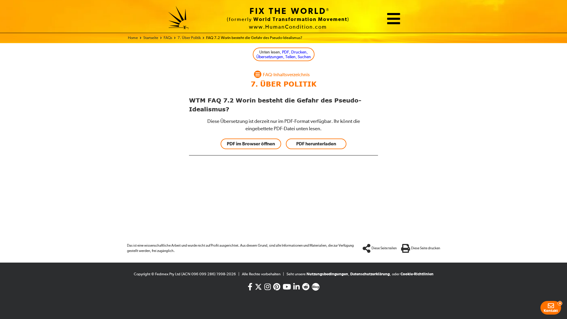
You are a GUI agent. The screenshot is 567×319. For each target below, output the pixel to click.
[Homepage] (178, 18)
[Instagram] (267, 288)
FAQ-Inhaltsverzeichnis (286, 75)
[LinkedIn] (296, 288)
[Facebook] (250, 288)
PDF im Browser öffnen (251, 143)
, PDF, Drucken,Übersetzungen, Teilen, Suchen (283, 54)
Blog (315, 287)
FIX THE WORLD (288, 11)
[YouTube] (287, 288)
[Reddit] (305, 288)
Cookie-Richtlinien (417, 274)
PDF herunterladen (316, 143)
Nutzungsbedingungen (327, 274)
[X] (258, 285)
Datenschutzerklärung (370, 274)
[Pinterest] (276, 288)
